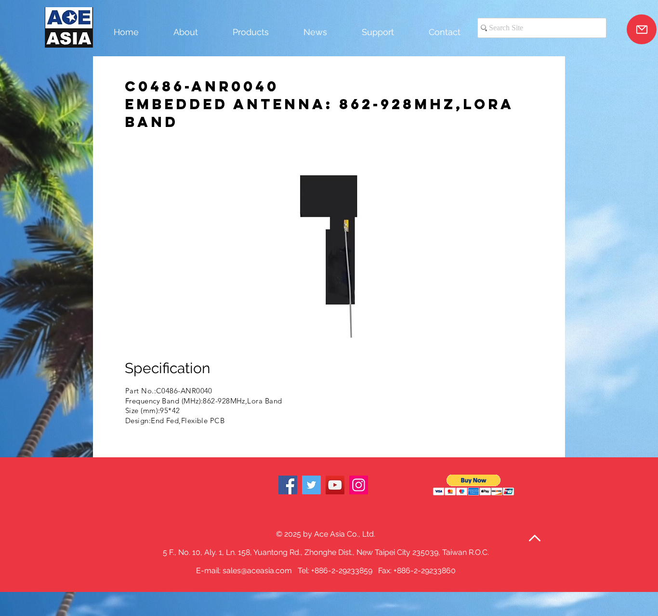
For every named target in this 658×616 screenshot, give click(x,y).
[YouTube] (335, 485)
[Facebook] (287, 485)
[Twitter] (311, 485)
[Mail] (642, 29)
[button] (327, 243)
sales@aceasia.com (257, 570)
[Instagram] (358, 485)
